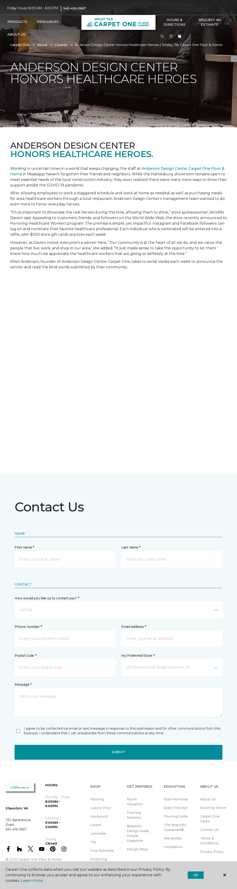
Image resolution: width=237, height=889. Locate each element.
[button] (162, 36)
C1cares (61, 45)
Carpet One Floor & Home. (40, 859)
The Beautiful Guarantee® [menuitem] (175, 827)
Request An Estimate (210, 22)
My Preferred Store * (137, 655)
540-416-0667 (74, 8)
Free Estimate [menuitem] (102, 851)
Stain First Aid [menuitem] (175, 808)
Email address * (133, 626)
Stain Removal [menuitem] (176, 799)
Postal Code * (25, 655)
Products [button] (17, 22)
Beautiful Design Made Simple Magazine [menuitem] (138, 833)
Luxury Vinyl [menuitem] (100, 808)
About (42, 45)
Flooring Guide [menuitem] (176, 816)
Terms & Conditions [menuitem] (209, 840)
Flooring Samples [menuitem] (134, 815)
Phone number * (28, 626)
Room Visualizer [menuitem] (135, 801)
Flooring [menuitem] (97, 799)
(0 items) (179, 36)
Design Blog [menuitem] (137, 849)
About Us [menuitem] (208, 799)
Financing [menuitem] (98, 859)
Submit (118, 752)
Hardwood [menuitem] (99, 816)
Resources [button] (48, 22)
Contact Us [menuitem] (209, 830)
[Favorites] (171, 36)
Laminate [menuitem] (98, 833)
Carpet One (20, 45)
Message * (23, 684)
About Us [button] (16, 34)
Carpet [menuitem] (96, 825)
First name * (24, 547)
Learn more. (32, 880)
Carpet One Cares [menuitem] (210, 818)
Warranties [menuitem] (173, 838)
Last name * (130, 547)
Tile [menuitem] (93, 842)
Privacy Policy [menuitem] (212, 852)
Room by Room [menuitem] (213, 808)
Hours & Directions (174, 22)
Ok (195, 875)
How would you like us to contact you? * (47, 598)
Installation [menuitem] (173, 847)
